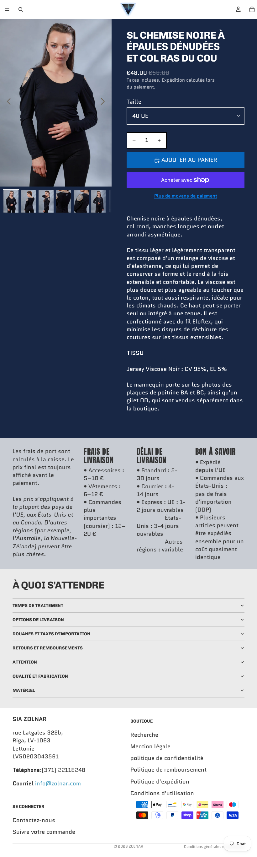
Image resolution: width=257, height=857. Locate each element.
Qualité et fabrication (40, 676)
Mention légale (150, 746)
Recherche (144, 735)
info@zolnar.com (57, 783)
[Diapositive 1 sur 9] (10, 201)
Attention (25, 662)
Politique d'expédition (159, 782)
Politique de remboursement (168, 770)
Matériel (24, 690)
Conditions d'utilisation (162, 793)
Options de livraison (38, 619)
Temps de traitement (38, 605)
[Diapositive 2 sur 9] (28, 201)
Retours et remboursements (48, 648)
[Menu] (7, 9)
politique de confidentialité (166, 758)
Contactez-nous (34, 820)
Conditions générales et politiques (214, 846)
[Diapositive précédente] (7, 103)
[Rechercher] (21, 9)
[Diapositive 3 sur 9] (46, 201)
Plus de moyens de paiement (185, 196)
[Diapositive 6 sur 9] (98, 201)
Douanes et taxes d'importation (51, 634)
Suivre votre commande (44, 832)
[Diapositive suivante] (104, 103)
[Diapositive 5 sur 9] (81, 201)
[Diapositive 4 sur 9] (63, 201)
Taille (134, 102)
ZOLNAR (136, 846)
